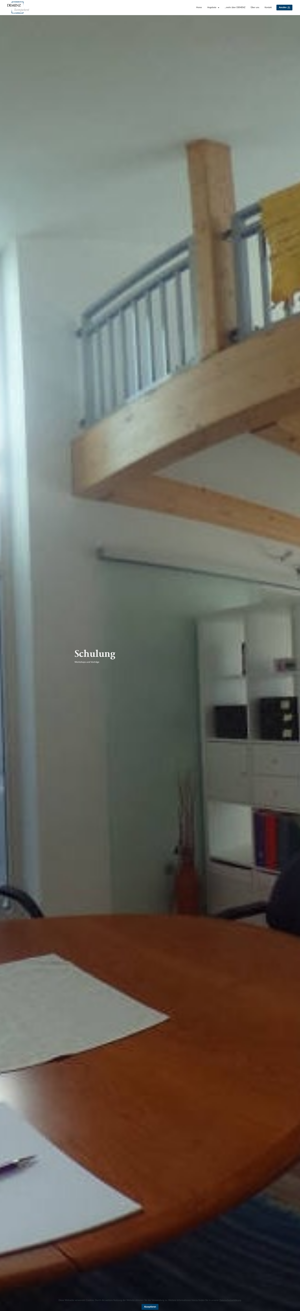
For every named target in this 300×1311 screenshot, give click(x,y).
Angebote (212, 7)
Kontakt (268, 7)
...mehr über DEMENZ (235, 7)
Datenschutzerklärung (230, 1300)
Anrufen (283, 7)
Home (199, 7)
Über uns (255, 7)
